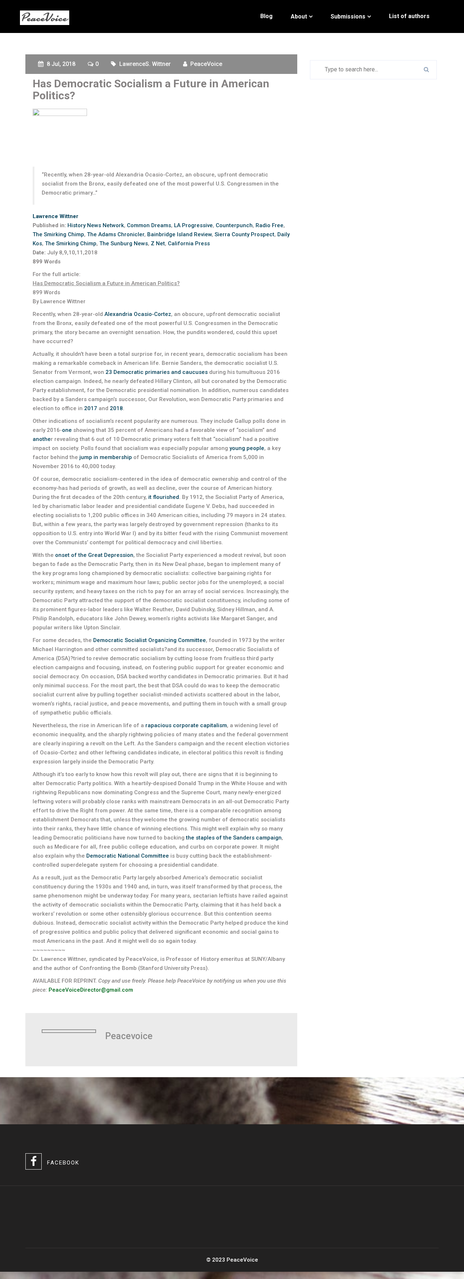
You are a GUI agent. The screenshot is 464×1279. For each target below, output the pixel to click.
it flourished (163, 497)
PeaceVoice (206, 64)
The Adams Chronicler (115, 234)
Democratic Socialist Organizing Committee (149, 640)
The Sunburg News (123, 243)
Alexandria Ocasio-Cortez (137, 314)
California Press (189, 243)
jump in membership (105, 457)
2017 (90, 408)
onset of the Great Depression (94, 555)
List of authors (409, 16)
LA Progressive (193, 225)
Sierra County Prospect (244, 234)
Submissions (348, 16)
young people (246, 448)
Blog (266, 16)
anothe (42, 439)
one (67, 430)
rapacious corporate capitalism (186, 725)
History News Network (95, 225)
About (299, 16)
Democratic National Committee (127, 856)
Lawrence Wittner (55, 216)
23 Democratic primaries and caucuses (156, 372)
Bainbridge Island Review (179, 234)
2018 (116, 408)
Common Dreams (149, 225)
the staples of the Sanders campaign (234, 837)
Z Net (158, 243)
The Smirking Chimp (58, 234)
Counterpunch (234, 225)
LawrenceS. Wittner (145, 64)
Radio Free (269, 225)
